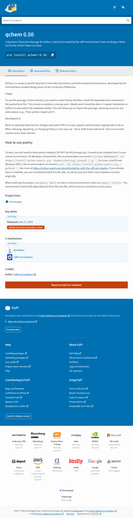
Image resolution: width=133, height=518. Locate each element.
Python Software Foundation (53, 315)
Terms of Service (77, 388)
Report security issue (79, 393)
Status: (21, 321)
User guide (10, 362)
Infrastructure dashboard (81, 357)
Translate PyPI (12, 397)
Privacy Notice (76, 401)
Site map (70, 513)
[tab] (16, 71)
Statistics (73, 362)
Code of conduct (77, 397)
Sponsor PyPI (11, 401)
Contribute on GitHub (15, 393)
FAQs (7, 370)
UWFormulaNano (23, 274)
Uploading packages (15, 357)
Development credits (15, 406)
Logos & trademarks (79, 366)
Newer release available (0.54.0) (26, 227)
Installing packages (14, 353)
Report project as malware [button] (66, 285)
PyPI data (12, 216)
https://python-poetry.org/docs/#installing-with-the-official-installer (70, 168)
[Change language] (123, 7)
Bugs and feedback (14, 388)
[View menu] (114, 7)
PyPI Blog (73, 353)
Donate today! (13, 329)
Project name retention (16, 366)
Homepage (16, 202)
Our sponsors (75, 370)
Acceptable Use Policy (80, 406)
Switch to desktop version (18, 416)
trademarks (78, 511)
